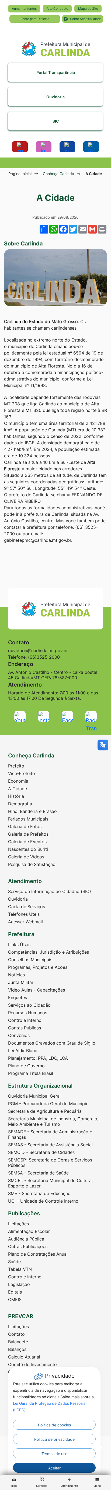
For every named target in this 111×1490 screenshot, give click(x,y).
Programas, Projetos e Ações (37, 967)
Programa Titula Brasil (30, 1073)
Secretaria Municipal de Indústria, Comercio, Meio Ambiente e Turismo (53, 1121)
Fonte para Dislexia (34, 19)
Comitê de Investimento (32, 1364)
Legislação (19, 1284)
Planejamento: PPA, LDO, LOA (38, 1058)
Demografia (20, 803)
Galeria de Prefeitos (28, 834)
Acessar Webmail (25, 921)
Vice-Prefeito (21, 773)
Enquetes (17, 997)
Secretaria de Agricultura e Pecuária (45, 1111)
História (16, 796)
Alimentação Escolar (29, 1231)
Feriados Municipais (28, 819)
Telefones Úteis (24, 914)
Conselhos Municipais (30, 959)
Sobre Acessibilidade (86, 19)
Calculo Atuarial (24, 1357)
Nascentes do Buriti (28, 849)
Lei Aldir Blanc (22, 1050)
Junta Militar (20, 982)
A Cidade (17, 788)
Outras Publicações (27, 1246)
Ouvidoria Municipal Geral (34, 1096)
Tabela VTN (20, 1269)
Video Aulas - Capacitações (36, 990)
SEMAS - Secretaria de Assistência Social (50, 1144)
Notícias (16, 974)
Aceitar (54, 1468)
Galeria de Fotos (24, 826)
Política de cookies (54, 1425)
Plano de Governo (26, 1065)
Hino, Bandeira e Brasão (32, 811)
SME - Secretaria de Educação (39, 1193)
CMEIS (15, 1299)
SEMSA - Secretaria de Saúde (38, 1173)
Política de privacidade (54, 1439)
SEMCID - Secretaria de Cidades (41, 1152)
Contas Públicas (24, 1027)
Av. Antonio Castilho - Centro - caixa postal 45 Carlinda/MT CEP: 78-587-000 (52, 674)
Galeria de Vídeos (26, 856)
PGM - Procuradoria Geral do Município (48, 1103)
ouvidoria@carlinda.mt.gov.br (38, 650)
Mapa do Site (88, 8)
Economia (18, 781)
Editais (15, 1292)
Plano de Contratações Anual (38, 1254)
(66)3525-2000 (44, 657)
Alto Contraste (57, 8)
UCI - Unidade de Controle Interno (43, 1201)
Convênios (19, 1035)
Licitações (18, 1223)
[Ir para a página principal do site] (55, 46)
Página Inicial (20, 173)
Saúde (14, 1261)
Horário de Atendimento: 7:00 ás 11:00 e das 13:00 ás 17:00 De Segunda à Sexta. (53, 695)
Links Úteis (19, 944)
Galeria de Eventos (27, 841)
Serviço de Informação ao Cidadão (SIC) (49, 891)
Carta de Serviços (26, 906)
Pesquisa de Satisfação (32, 864)
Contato (16, 1334)
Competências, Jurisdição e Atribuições (48, 952)
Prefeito (16, 766)
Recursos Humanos (27, 1012)
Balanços (17, 1349)
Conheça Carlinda (58, 173)
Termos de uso (54, 1453)
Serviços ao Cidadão (29, 1005)
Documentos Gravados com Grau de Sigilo (51, 1043)
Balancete (18, 1341)
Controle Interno (24, 1020)
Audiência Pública (26, 1239)
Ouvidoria (18, 899)
